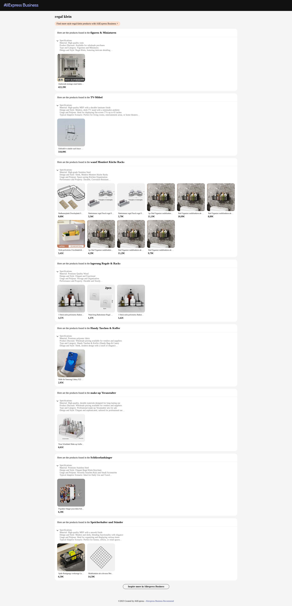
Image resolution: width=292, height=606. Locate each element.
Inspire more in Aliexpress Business (146, 586)
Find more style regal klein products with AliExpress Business (86, 23)
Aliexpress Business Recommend (160, 601)
